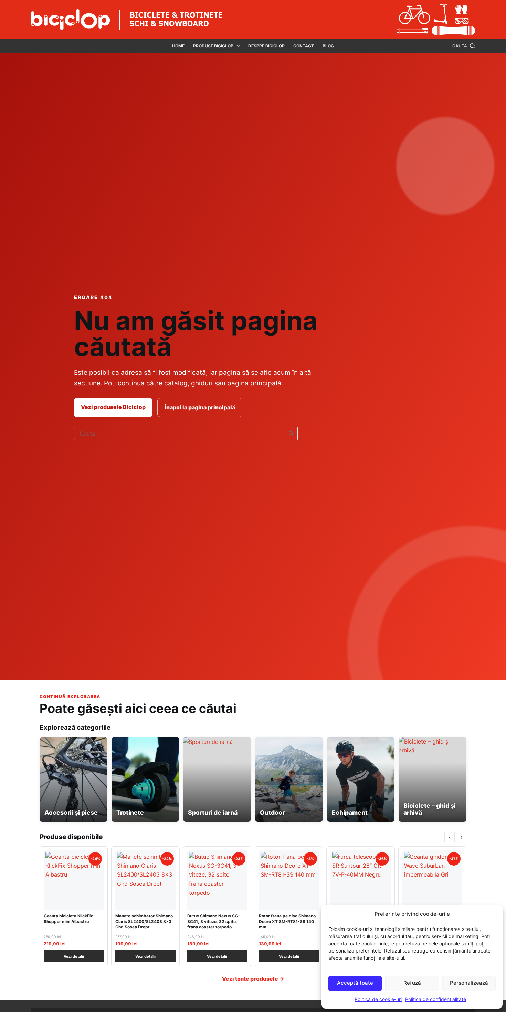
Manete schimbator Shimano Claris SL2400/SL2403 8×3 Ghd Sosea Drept (144, 921)
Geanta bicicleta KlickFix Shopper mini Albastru (68, 918)
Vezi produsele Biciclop (113, 407)
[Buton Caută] (290, 433)
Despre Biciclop (266, 45)
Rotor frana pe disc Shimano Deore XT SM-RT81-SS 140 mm (287, 921)
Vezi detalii (74, 956)
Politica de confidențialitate (435, 999)
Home (178, 45)
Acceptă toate (355, 983)
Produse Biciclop (213, 45)
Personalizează (469, 983)
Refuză (412, 983)
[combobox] (179, 433)
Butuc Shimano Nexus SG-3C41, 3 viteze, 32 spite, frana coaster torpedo (213, 921)
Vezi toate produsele (253, 978)
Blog (328, 45)
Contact (303, 45)
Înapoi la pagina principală (200, 407)
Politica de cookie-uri (378, 999)
